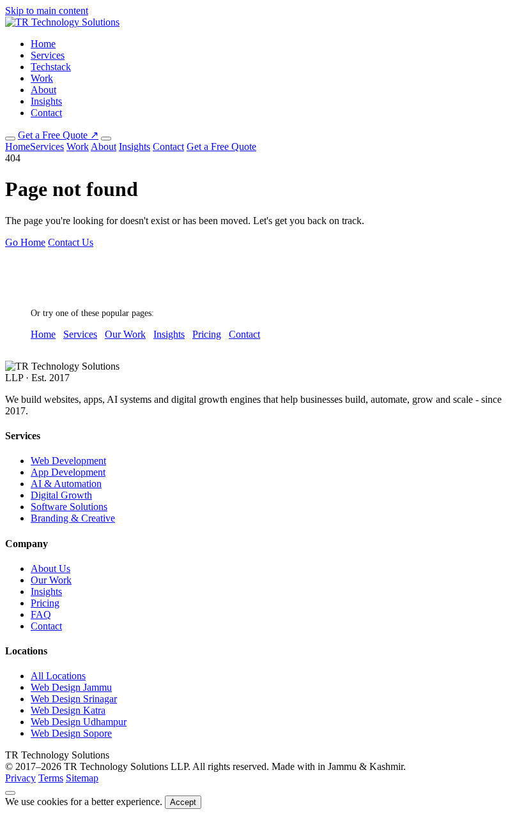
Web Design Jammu (71, 687)
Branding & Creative (73, 518)
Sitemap (82, 778)
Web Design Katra (68, 710)
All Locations (58, 675)
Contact (46, 112)
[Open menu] (106, 138)
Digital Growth (61, 495)
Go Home (25, 242)
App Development (68, 472)
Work (42, 78)
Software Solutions (69, 506)
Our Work (125, 334)
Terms (50, 778)
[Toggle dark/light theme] (10, 138)
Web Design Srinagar (74, 698)
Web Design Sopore (71, 733)
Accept (183, 802)
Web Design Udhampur (79, 721)
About (43, 89)
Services (48, 55)
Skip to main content (46, 10)
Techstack (51, 66)
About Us (50, 568)
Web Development (68, 460)
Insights (46, 101)
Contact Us (70, 242)
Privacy (20, 778)
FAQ (41, 614)
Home (43, 43)
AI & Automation (66, 483)
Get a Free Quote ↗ (58, 135)
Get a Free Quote (221, 146)
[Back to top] (10, 793)
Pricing (206, 334)
